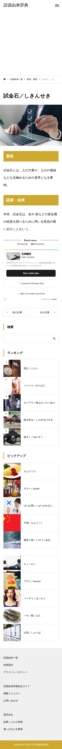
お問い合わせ (10, 700)
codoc (54, 299)
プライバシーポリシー (15, 672)
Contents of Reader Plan (32, 284)
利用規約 (8, 665)
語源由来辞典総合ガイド (16, 686)
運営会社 (8, 714)
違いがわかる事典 (13, 729)
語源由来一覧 (10, 657)
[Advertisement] (31, 43)
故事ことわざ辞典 (13, 722)
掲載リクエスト (11, 693)
